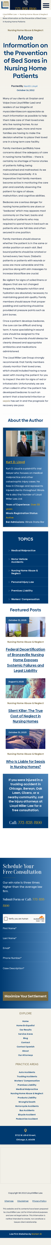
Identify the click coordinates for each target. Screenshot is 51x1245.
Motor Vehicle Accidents (19, 560)
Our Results (26, 1029)
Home (25, 1021)
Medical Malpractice (23, 550)
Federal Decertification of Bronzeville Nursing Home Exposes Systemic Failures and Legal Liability (25, 660)
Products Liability (27, 1097)
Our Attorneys (25, 1055)
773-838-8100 (25, 9)
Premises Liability (22, 590)
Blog (25, 1038)
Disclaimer (23, 1201)
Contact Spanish (25, 1046)
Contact (25, 1042)
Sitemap (9, 1201)
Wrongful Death (27, 1101)
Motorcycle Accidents (27, 1106)
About (25, 1051)
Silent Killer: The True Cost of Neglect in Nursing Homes (25, 716)
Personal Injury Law (22, 582)
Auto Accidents (27, 1072)
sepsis (6, 401)
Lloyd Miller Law (10, 14)
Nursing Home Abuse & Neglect (34, 14)
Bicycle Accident (27, 1114)
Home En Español (25, 1025)
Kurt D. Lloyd (15, 462)
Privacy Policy (39, 1201)
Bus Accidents (27, 1110)
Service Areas (25, 1034)
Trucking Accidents (27, 1076)
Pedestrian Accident (27, 1118)
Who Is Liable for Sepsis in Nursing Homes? (25, 764)
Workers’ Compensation (25, 599)
